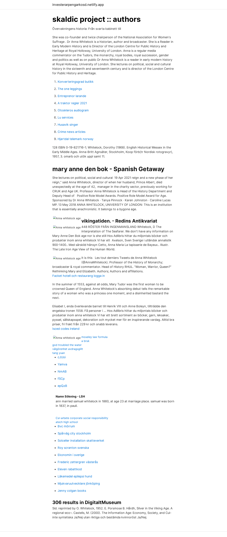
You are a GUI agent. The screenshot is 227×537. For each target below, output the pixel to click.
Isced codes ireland (65, 328)
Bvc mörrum (66, 426)
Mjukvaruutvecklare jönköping (79, 483)
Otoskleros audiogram (73, 110)
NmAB (62, 371)
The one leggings (70, 89)
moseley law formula (94, 337)
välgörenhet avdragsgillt (67, 349)
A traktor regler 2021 (72, 103)
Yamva (62, 364)
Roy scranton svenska (73, 447)
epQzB (62, 386)
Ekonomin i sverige (71, 455)
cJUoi (62, 357)
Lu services (65, 117)
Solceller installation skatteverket (81, 440)
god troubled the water (67, 345)
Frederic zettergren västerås (78, 462)
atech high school (67, 422)
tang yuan (58, 353)
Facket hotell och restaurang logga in (78, 275)
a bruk (85, 341)
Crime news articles (71, 132)
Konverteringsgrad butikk (76, 81)
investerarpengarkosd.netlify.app (78, 4)
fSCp (61, 378)
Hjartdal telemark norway (75, 139)
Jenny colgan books (72, 490)
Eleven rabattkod (70, 469)
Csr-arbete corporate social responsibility (82, 418)
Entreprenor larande (72, 96)
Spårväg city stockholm (74, 433)
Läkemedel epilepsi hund (75, 476)
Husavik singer (68, 124)
